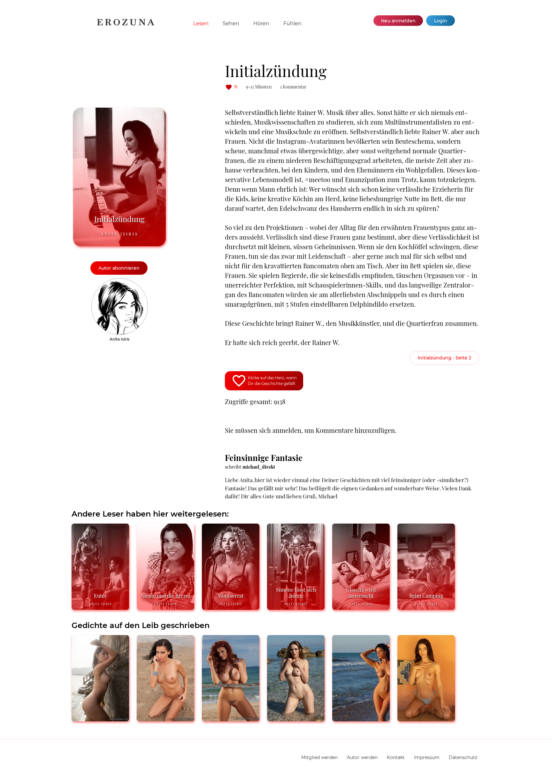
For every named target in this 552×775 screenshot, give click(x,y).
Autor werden (362, 757)
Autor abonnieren (119, 268)
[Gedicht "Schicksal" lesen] (361, 718)
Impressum (427, 757)
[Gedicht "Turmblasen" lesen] (296, 718)
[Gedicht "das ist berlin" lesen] (100, 718)
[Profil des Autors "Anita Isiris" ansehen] (119, 281)
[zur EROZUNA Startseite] (125, 24)
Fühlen (292, 23)
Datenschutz (463, 757)
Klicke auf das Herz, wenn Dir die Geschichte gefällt (272, 380)
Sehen (231, 23)
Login (440, 21)
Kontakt (396, 757)
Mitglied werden (319, 757)
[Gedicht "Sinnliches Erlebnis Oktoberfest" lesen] (426, 718)
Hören (261, 23)
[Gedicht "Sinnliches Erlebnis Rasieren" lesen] (230, 718)
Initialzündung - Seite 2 (444, 358)
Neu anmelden (398, 21)
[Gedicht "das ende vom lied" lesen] (165, 718)
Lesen (201, 23)
